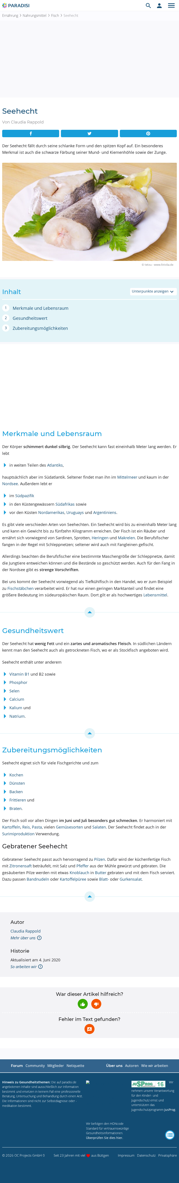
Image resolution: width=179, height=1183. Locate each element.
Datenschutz (146, 1155)
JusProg (169, 1110)
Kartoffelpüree (73, 879)
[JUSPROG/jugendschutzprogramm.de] (148, 1084)
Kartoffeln (11, 827)
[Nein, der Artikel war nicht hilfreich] (96, 1004)
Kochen (16, 774)
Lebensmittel (155, 594)
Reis (26, 827)
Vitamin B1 (19, 674)
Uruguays (75, 512)
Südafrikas (65, 504)
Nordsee (10, 483)
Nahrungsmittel (34, 15)
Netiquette (75, 1065)
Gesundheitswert (30, 318)
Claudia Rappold (25, 931)
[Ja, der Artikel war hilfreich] (83, 1004)
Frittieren (17, 800)
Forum (17, 1066)
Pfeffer (82, 865)
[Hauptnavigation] (171, 5)
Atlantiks (55, 465)
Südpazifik (24, 495)
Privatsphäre (167, 1155)
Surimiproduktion (18, 833)
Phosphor (18, 682)
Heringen (100, 537)
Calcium (16, 699)
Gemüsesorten (69, 827)
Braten (15, 808)
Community (35, 1065)
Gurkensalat (131, 879)
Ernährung (10, 15)
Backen (16, 791)
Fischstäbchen (20, 588)
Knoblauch (79, 872)
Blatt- (104, 879)
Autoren (132, 1065)
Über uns (114, 1066)
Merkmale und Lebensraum (41, 308)
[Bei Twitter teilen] (89, 133)
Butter (100, 872)
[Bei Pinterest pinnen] (148, 133)
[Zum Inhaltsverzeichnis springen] (89, 612)
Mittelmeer (127, 477)
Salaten (99, 827)
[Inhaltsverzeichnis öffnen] (170, 1135)
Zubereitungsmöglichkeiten (40, 328)
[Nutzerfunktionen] (159, 5)
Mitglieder (55, 1065)
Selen (14, 690)
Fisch (55, 15)
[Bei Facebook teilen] (30, 133)
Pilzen (99, 859)
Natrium (17, 716)
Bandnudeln (38, 879)
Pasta (37, 827)
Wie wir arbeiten (154, 1065)
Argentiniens (104, 512)
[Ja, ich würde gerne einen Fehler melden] (89, 1029)
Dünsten (17, 783)
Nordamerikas (51, 512)
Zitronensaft (20, 865)
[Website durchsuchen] (148, 5)
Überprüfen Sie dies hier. (104, 1138)
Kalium (15, 707)
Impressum (126, 1155)
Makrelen (126, 537)
